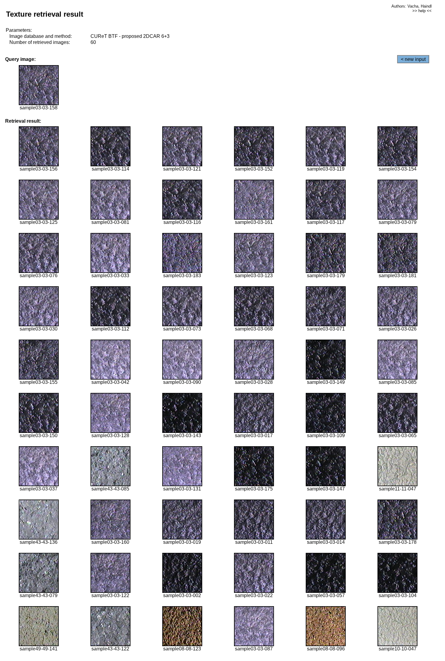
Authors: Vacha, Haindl (411, 6)
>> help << (422, 10)
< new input (413, 59)
